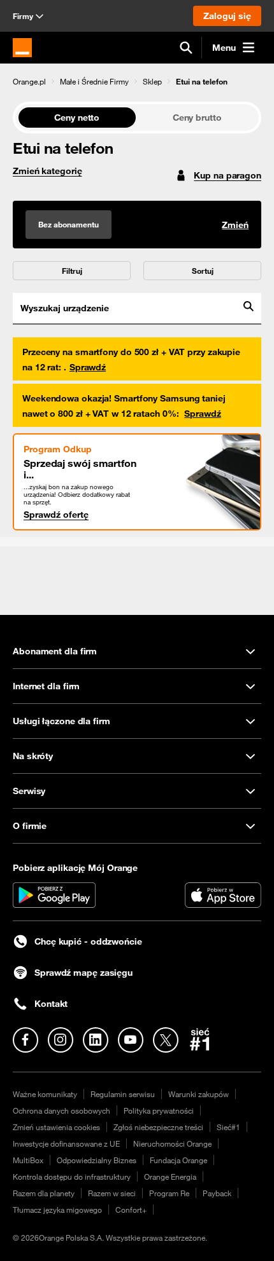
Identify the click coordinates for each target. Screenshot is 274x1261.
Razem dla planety (44, 1193)
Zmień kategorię (47, 171)
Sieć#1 (228, 1127)
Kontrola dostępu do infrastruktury (72, 1176)
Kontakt (51, 1003)
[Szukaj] (186, 47)
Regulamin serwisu (122, 1094)
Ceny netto (76, 117)
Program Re (169, 1193)
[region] (137, 81)
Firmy (23, 16)
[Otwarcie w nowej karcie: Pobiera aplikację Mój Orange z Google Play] (54, 895)
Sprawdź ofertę (56, 514)
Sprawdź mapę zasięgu (83, 972)
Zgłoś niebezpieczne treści (158, 1127)
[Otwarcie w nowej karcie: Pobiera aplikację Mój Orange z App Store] (223, 895)
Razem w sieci (112, 1193)
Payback (217, 1193)
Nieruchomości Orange (172, 1143)
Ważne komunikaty (45, 1094)
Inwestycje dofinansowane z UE (66, 1143)
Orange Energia (170, 1176)
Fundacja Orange (178, 1160)
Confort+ (131, 1209)
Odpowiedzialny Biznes (96, 1160)
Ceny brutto (197, 117)
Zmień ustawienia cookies (56, 1127)
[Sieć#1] (200, 1039)
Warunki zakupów (198, 1094)
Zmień (235, 225)
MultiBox (28, 1160)
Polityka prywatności (159, 1110)
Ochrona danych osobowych (61, 1110)
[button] (29, 81)
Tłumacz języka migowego (57, 1209)
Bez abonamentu (68, 224)
